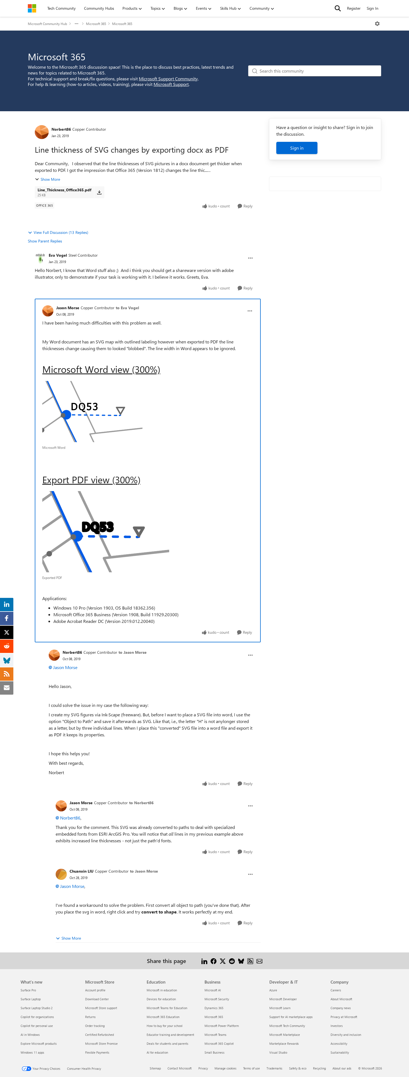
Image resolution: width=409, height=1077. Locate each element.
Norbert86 (61, 129)
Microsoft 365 (96, 23)
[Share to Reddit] (232, 961)
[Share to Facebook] (213, 961)
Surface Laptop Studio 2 (37, 1008)
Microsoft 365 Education (163, 1017)
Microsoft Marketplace (284, 1035)
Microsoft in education (162, 990)
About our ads (341, 1068)
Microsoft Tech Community (287, 1026)
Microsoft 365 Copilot (219, 1043)
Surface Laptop (31, 999)
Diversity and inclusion (346, 1035)
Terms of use (251, 1068)
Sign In (372, 8)
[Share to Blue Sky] (241, 961)
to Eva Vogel (127, 307)
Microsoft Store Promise (101, 1043)
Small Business (214, 1052)
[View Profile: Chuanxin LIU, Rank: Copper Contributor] (61, 874)
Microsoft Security (216, 999)
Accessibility (339, 1043)
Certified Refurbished (99, 1035)
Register (354, 8)
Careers (336, 990)
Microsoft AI (212, 990)
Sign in (297, 148)
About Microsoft (341, 999)
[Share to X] (223, 961)
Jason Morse (67, 307)
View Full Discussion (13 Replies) (61, 232)
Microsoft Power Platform (221, 1026)
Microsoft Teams (215, 1035)
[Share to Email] (259, 961)
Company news (341, 1008)
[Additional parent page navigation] (76, 24)
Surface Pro (28, 990)
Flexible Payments (97, 1052)
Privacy (203, 1068)
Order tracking (95, 1026)
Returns (90, 1017)
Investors (337, 1026)
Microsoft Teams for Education (167, 1008)
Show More (50, 179)
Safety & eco (297, 1068)
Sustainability (340, 1052)
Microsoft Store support (101, 1008)
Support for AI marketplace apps (291, 1017)
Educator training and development (170, 1035)
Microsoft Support (171, 84)
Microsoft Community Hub (47, 23)
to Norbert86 (141, 802)
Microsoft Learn (279, 1008)
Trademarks (274, 1068)
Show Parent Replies (45, 241)
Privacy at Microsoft (344, 1017)
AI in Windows (30, 1035)
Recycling (319, 1068)
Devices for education (161, 999)
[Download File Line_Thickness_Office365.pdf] (99, 192)
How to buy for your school (165, 1026)
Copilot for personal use (37, 1026)
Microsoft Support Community (168, 78)
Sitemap (155, 1068)
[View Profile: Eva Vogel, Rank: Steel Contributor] (40, 258)
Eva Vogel (58, 255)
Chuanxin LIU (81, 871)
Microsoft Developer (283, 999)
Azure (273, 990)
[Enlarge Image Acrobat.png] (105, 531)
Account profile (95, 990)
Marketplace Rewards (284, 1043)
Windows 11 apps (32, 1052)
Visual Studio (278, 1052)
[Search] (337, 8)
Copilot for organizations (37, 1017)
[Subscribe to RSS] (250, 961)
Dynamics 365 (213, 1008)
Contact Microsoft (179, 1068)
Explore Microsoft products (39, 1043)
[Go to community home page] (32, 8)
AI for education (157, 1052)
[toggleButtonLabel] (377, 24)
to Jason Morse (133, 652)
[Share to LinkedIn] (204, 961)
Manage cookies (225, 1068)
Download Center (97, 999)
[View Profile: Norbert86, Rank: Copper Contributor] (42, 132)
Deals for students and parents (167, 1043)
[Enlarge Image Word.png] (92, 411)
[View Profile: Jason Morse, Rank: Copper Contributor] (47, 310)
